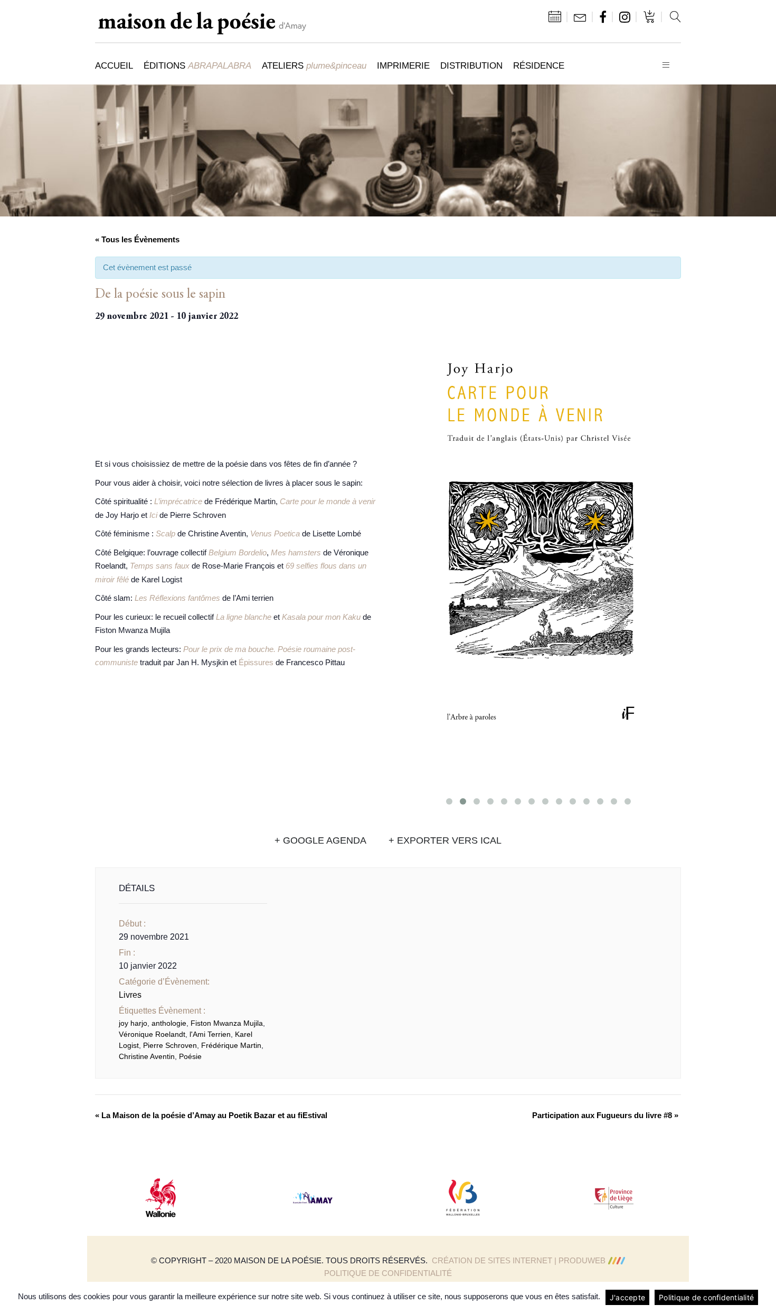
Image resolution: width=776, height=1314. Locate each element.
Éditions (197, 65)
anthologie (169, 1023)
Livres (130, 994)
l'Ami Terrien (210, 1034)
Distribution (471, 65)
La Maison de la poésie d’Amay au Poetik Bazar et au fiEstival (211, 1115)
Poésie (190, 1056)
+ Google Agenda (320, 840)
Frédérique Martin (231, 1045)
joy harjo (133, 1023)
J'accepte (627, 1297)
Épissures (256, 662)
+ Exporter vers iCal (445, 840)
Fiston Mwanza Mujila (227, 1023)
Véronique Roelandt (152, 1034)
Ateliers (314, 65)
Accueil (114, 65)
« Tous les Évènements (137, 239)
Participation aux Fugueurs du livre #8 (605, 1115)
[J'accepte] (763, 1297)
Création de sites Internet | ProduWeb (518, 1260)
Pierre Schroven (170, 1045)
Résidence (538, 65)
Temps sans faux (160, 565)
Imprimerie (403, 65)
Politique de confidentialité (388, 1273)
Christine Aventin (147, 1056)
